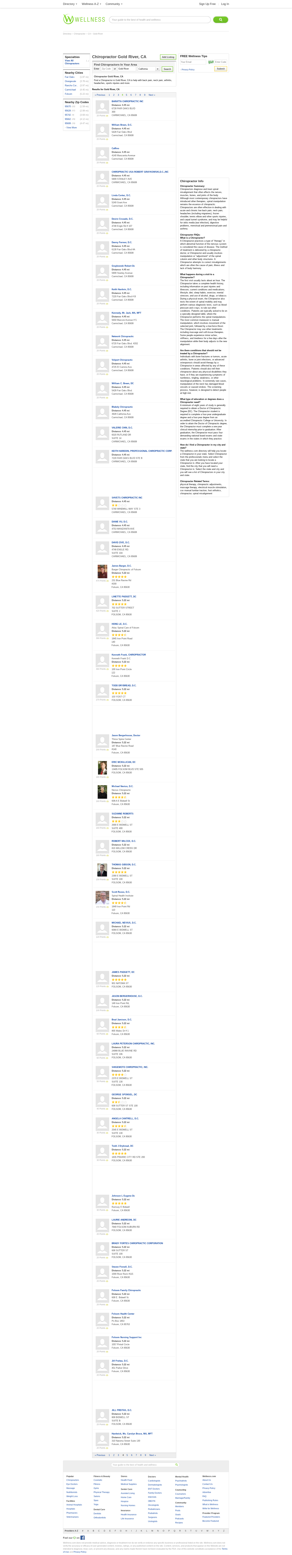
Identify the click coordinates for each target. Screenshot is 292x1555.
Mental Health (181, 1477)
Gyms (96, 1488)
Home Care (126, 1497)
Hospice (124, 1501)
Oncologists (153, 1505)
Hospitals (70, 1509)
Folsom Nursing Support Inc (127, 1337)
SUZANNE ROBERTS (122, 813)
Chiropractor (80, 34)
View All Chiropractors (72, 62)
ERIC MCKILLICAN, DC (124, 762)
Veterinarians (72, 1517)
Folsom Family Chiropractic (126, 1290)
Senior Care (126, 1489)
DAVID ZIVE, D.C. (121, 542)
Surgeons (152, 1517)
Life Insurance (127, 1518)
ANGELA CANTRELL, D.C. (125, 1118)
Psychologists (181, 1485)
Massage (70, 1488)
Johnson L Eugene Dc (123, 1196)
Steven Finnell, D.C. (122, 1267)
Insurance (125, 1510)
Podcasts (179, 1518)
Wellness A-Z (90, 4)
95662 (68, 119)
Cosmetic (98, 1480)
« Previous (100, 95)
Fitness (97, 1484)
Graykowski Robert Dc (123, 266)
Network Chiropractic (123, 336)
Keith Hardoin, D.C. (122, 289)
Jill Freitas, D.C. (120, 1361)
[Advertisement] (124, 44)
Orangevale (70, 81)
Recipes (179, 1523)
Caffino (115, 148)
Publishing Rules (210, 1500)
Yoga (96, 1504)
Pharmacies (71, 1513)
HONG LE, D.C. (119, 624)
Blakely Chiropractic (122, 407)
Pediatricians (154, 1509)
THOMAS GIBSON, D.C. (124, 864)
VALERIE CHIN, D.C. (122, 427)
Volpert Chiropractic (122, 360)
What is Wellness (210, 1504)
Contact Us (207, 1484)
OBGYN (151, 1501)
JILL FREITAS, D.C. (122, 1410)
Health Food (126, 1480)
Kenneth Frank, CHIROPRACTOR (129, 654)
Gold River (98, 34)
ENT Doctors (154, 1489)
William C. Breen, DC (123, 383)
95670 (68, 106)
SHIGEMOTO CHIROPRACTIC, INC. (130, 1067)
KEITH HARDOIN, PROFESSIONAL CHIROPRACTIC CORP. (142, 451)
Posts (177, 1510)
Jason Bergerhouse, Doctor (126, 735)
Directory (69, 4)
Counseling (180, 1490)
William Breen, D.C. (122, 125)
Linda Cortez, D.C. (121, 195)
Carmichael (70, 89)
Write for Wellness (210, 1508)
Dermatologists (155, 1485)
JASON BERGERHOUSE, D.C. (127, 996)
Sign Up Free (207, 4)
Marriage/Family (182, 1498)
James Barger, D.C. (122, 566)
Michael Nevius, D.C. (122, 786)
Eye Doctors (72, 1484)
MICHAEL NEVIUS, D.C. (124, 922)
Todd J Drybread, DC (122, 1146)
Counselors (180, 1494)
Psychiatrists (181, 1481)
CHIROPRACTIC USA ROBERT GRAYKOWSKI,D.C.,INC (140, 172)
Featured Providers (211, 1517)
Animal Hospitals (74, 1505)
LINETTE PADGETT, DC (124, 596)
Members (179, 1506)
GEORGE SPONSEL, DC (124, 1094)
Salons (97, 1496)
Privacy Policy (187, 69)
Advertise (206, 1492)
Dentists (97, 1513)
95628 (68, 110)
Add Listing (168, 57)
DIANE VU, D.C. (120, 521)
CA (89, 34)
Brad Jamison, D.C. (122, 1019)
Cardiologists (154, 1481)
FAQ (204, 1496)
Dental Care (99, 1509)
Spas (96, 1500)
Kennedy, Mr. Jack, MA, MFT (126, 313)
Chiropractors (72, 1480)
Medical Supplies (129, 1484)
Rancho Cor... (71, 85)
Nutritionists (71, 1492)
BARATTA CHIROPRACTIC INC (127, 101)
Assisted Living (128, 1493)
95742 (68, 115)
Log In (225, 4)
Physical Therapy (102, 1492)
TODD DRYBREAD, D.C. (124, 685)
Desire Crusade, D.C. (122, 219)
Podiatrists (153, 1513)
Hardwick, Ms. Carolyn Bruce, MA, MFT (132, 1433)
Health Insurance (129, 1514)
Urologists (152, 1521)
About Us (206, 1480)
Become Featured (210, 1521)
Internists (152, 1497)
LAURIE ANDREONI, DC (124, 1220)
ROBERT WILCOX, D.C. (124, 841)
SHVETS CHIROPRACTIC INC (127, 497)
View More (71, 127)
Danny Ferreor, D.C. (122, 242)
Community (113, 4)
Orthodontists (100, 1517)
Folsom (68, 94)
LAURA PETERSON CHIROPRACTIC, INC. (133, 1043)
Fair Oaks (70, 77)
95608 (68, 123)
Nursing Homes (128, 1505)
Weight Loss (72, 1496)
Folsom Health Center (123, 1314)
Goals (178, 1514)
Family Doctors (155, 1493)
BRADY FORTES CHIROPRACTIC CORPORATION (137, 1243)
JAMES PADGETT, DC (123, 972)
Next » (152, 95)
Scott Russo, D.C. (121, 892)
